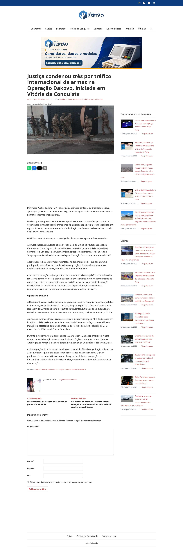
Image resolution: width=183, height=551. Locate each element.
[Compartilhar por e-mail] (44, 168)
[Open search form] (151, 28)
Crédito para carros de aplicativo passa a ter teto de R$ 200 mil (144, 339)
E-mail (30, 468)
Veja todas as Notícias (68, 379)
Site (28, 475)
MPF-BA (38, 369)
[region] (70, 187)
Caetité (48, 28)
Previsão (129, 28)
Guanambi (36, 28)
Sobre (69, 536)
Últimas (142, 28)
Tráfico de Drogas (90, 99)
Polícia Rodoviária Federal (76, 369)
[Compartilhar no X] (39, 168)
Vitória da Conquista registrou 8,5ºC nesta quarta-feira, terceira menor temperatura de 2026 (138, 171)
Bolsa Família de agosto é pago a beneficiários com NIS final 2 (145, 380)
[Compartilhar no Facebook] (34, 168)
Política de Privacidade (87, 536)
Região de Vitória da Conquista (71, 99)
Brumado (60, 28)
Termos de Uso (109, 536)
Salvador (98, 28)
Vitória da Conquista (79, 28)
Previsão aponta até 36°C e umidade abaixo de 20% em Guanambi (144, 297)
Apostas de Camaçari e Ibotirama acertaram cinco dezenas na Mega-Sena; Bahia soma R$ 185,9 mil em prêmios (138, 253)
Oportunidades (113, 28)
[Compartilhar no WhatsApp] (29, 168)
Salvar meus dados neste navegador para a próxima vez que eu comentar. (61, 482)
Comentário (33, 426)
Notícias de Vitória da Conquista (53, 369)
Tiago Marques (147, 134)
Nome (30, 461)
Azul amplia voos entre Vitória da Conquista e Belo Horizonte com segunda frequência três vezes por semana (138, 218)
